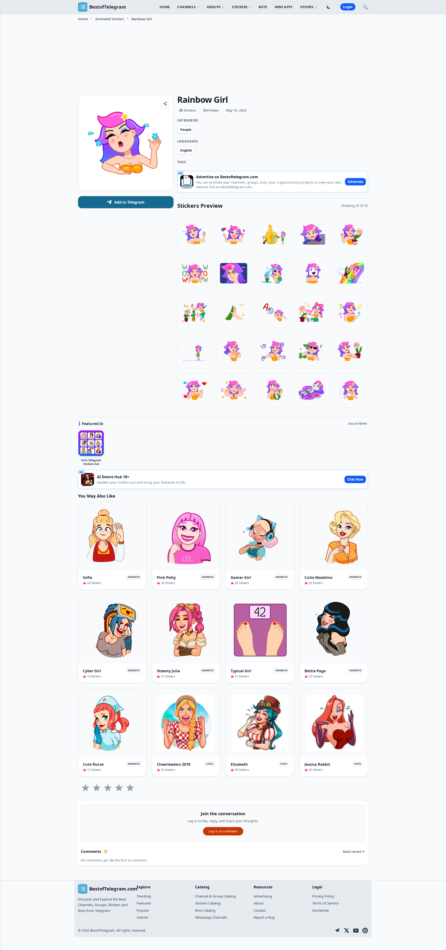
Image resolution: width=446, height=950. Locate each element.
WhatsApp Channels (211, 917)
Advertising (263, 896)
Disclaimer (320, 910)
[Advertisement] (217, 56)
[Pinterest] (365, 930)
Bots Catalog (205, 910)
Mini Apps (284, 7)
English (186, 150)
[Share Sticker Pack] (165, 103)
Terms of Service (325, 903)
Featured (144, 903)
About (258, 903)
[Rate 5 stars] (130, 787)
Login (348, 7)
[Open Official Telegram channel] (337, 930)
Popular (143, 910)
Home (165, 7)
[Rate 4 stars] (119, 787)
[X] (346, 930)
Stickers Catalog (207, 903)
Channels (186, 7)
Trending (144, 896)
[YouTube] (356, 930)
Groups (214, 7)
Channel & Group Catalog (215, 896)
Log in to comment (223, 831)
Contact (260, 910)
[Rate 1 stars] (85, 787)
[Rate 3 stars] (107, 787)
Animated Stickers (109, 18)
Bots (263, 7)
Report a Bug (264, 917)
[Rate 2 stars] (96, 787)
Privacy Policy (323, 896)
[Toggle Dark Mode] (329, 7)
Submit (142, 917)
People (185, 129)
